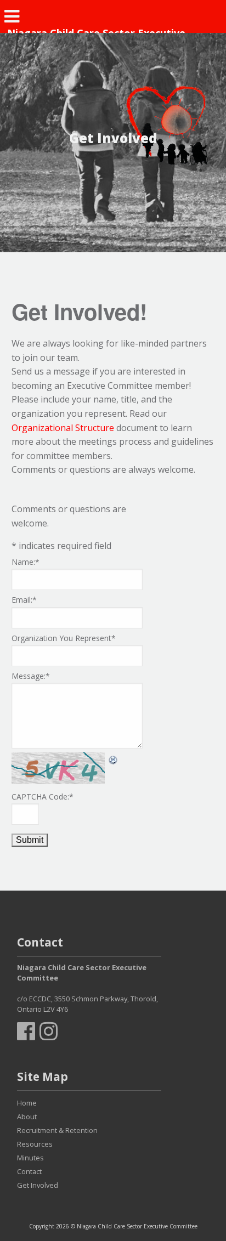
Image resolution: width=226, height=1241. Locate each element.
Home (27, 1103)
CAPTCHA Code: (43, 796)
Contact (29, 1171)
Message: (31, 676)
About (27, 1116)
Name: (25, 562)
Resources (35, 1144)
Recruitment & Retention (57, 1130)
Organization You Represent (64, 638)
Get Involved (37, 1185)
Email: (24, 599)
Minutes (30, 1158)
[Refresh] (114, 759)
